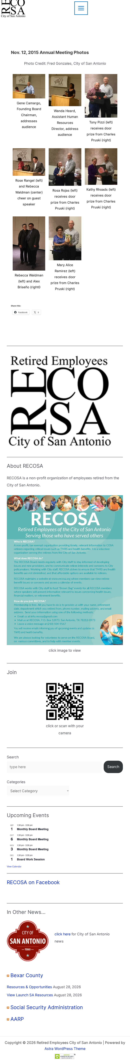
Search (13, 757)
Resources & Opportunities (29, 987)
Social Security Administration (46, 1007)
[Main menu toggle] (81, 8)
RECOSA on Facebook (33, 882)
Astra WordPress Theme (65, 1048)
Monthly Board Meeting (33, 829)
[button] (29, 102)
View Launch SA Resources (30, 995)
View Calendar (14, 866)
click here (63, 934)
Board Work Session (31, 859)
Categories (16, 782)
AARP (17, 1019)
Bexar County (26, 975)
